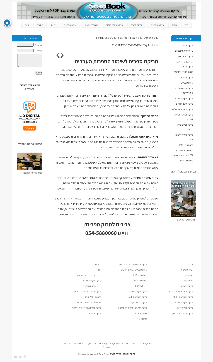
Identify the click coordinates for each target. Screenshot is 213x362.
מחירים (40, 24)
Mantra (93, 353)
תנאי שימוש (188, 280)
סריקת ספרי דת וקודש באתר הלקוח (132, 264)
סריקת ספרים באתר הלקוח (182, 313)
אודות (174, 24)
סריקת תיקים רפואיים (184, 103)
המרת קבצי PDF (186, 145)
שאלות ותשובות (140, 313)
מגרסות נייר (142, 318)
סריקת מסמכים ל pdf (138, 296)
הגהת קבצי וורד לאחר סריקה (89, 275)
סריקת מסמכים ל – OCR (183, 296)
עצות (53, 24)
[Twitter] (21, 356)
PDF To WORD (186, 160)
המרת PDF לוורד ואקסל (183, 71)
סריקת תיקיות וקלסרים (183, 98)
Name (38, 44)
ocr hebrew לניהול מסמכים (89, 302)
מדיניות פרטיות (187, 275)
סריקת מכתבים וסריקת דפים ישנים (132, 307)
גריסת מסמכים (70, 24)
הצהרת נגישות (187, 269)
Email (38, 50)
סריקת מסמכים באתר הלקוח (181, 291)
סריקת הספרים (69, 80)
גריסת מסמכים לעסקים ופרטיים (134, 269)
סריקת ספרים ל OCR (184, 307)
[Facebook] (25, 356)
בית (186, 24)
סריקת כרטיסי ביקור (139, 302)
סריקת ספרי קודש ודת (184, 77)
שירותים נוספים (91, 24)
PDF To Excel (141, 286)
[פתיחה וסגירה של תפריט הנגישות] (7, 22)
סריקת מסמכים (157, 24)
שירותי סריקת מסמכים (184, 50)
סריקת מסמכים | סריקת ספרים (143, 37)
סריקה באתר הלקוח (114, 24)
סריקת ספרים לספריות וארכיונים (87, 291)
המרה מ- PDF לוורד (93, 296)
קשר (27, 24)
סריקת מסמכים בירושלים (182, 109)
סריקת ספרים (137, 24)
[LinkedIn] (16, 356)
